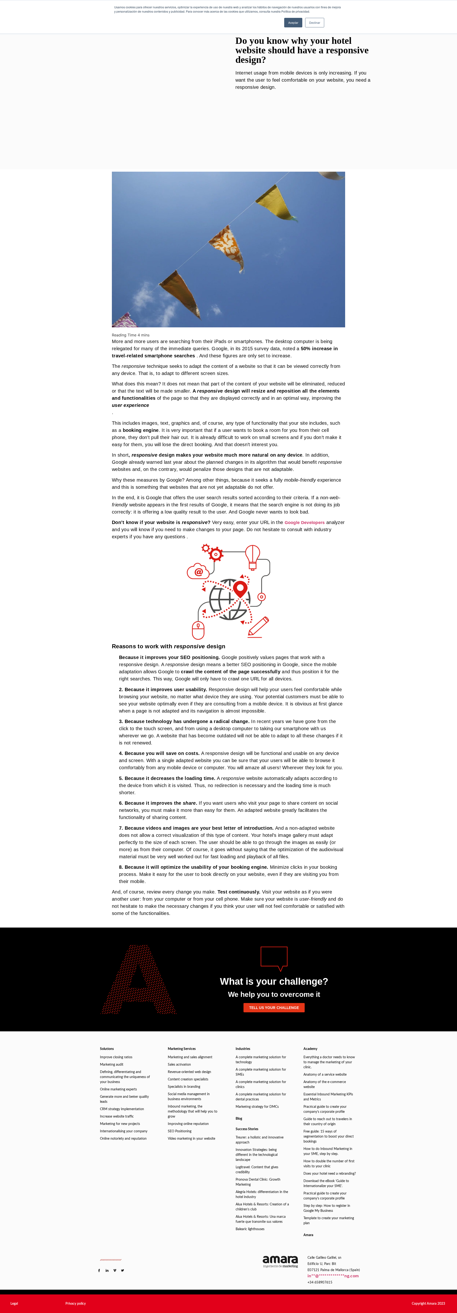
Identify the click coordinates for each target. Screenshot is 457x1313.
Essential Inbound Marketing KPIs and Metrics (328, 1097)
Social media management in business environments (189, 1097)
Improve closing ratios (116, 1057)
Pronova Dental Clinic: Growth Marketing (258, 1182)
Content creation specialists (188, 1079)
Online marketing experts (118, 1089)
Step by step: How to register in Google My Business (326, 1208)
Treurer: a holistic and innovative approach (259, 1140)
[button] (14, 1303)
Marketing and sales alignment (190, 1057)
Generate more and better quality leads (124, 1099)
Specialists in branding (184, 1086)
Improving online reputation (188, 1124)
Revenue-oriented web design (189, 1072)
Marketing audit (111, 1064)
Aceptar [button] (293, 22)
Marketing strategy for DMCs (257, 1106)
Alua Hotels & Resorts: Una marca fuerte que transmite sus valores (261, 1219)
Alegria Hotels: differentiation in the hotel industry (262, 1194)
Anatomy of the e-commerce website (324, 1084)
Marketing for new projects (120, 1124)
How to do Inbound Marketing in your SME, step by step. (327, 1151)
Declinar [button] (314, 22)
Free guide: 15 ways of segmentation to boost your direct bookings (328, 1136)
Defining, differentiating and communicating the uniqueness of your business (125, 1077)
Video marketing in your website (191, 1138)
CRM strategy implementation (122, 1109)
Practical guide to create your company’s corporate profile (325, 1109)
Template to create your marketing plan (328, 1221)
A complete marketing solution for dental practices (261, 1097)
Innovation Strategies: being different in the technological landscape (257, 1155)
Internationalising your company (123, 1131)
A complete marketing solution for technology (261, 1060)
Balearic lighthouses (250, 1229)
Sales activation (179, 1064)
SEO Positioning (179, 1131)
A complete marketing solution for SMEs (261, 1072)
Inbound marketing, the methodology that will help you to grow (192, 1111)
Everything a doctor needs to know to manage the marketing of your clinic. (329, 1062)
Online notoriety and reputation (123, 1138)
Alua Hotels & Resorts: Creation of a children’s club (262, 1207)
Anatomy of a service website (325, 1074)
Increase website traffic (117, 1116)
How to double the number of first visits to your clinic (328, 1164)
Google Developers (305, 522)
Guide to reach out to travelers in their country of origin (327, 1122)
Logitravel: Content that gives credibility (257, 1170)
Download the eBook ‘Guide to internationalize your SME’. (326, 1183)
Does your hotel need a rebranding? (329, 1173)
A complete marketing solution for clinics (261, 1084)
